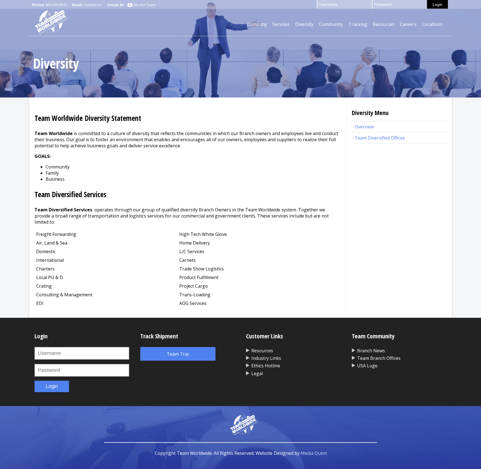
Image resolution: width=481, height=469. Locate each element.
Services (281, 24)
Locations (432, 24)
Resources (383, 24)
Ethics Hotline (265, 366)
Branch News (371, 351)
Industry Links (266, 358)
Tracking (358, 24)
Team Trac (178, 354)
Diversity (304, 24)
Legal (257, 373)
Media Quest (314, 453)
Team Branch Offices (379, 358)
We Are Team (144, 4)
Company (257, 24)
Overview (364, 127)
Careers (408, 24)
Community (331, 24)
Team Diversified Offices (380, 138)
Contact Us (93, 4)
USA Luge (367, 366)
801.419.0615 (56, 4)
